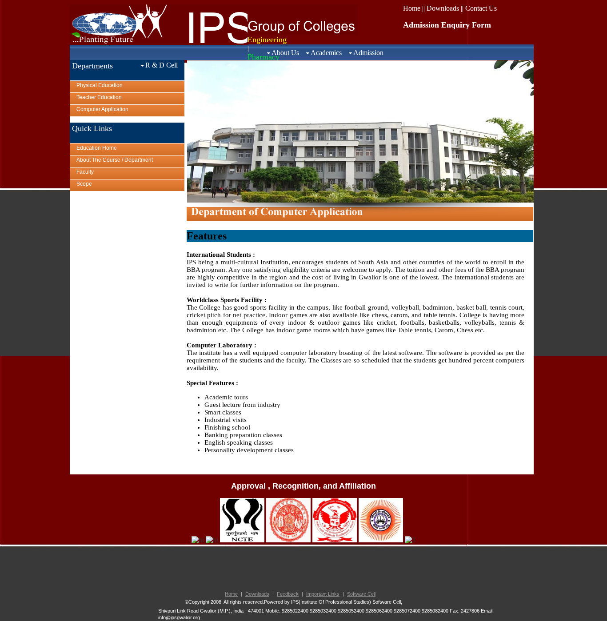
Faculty (85, 172)
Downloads (257, 594)
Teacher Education (99, 97)
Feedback (288, 594)
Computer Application (102, 109)
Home (231, 594)
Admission (368, 52)
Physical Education (99, 85)
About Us (285, 52)
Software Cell (361, 594)
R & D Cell (161, 65)
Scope (84, 184)
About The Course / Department (114, 160)
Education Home (96, 148)
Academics (326, 52)
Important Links (322, 594)
